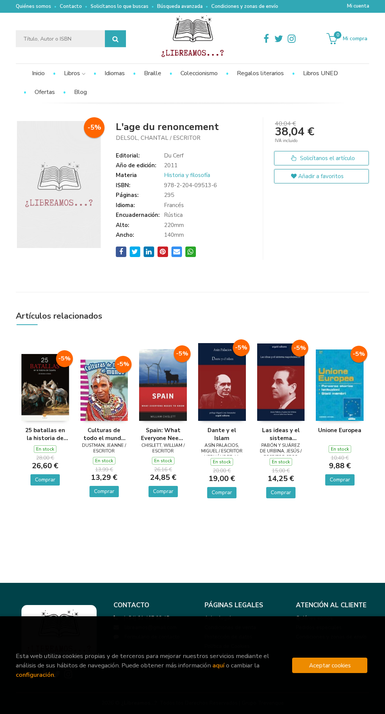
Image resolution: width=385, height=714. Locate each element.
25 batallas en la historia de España (45, 434)
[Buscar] (115, 38)
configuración (35, 674)
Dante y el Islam (222, 434)
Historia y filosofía (187, 175)
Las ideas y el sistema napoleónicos (281, 434)
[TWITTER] (279, 38)
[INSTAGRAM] (291, 38)
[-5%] (45, 387)
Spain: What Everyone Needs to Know (163, 434)
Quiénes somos (33, 6)
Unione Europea (339, 430)
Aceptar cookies (330, 665)
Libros (73, 73)
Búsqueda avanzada (180, 6)
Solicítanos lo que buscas (120, 6)
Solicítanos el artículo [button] (327, 158)
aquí (218, 665)
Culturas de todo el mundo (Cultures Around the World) (103, 434)
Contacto (71, 6)
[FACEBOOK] (266, 38)
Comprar (45, 479)
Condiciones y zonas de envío (244, 6)
